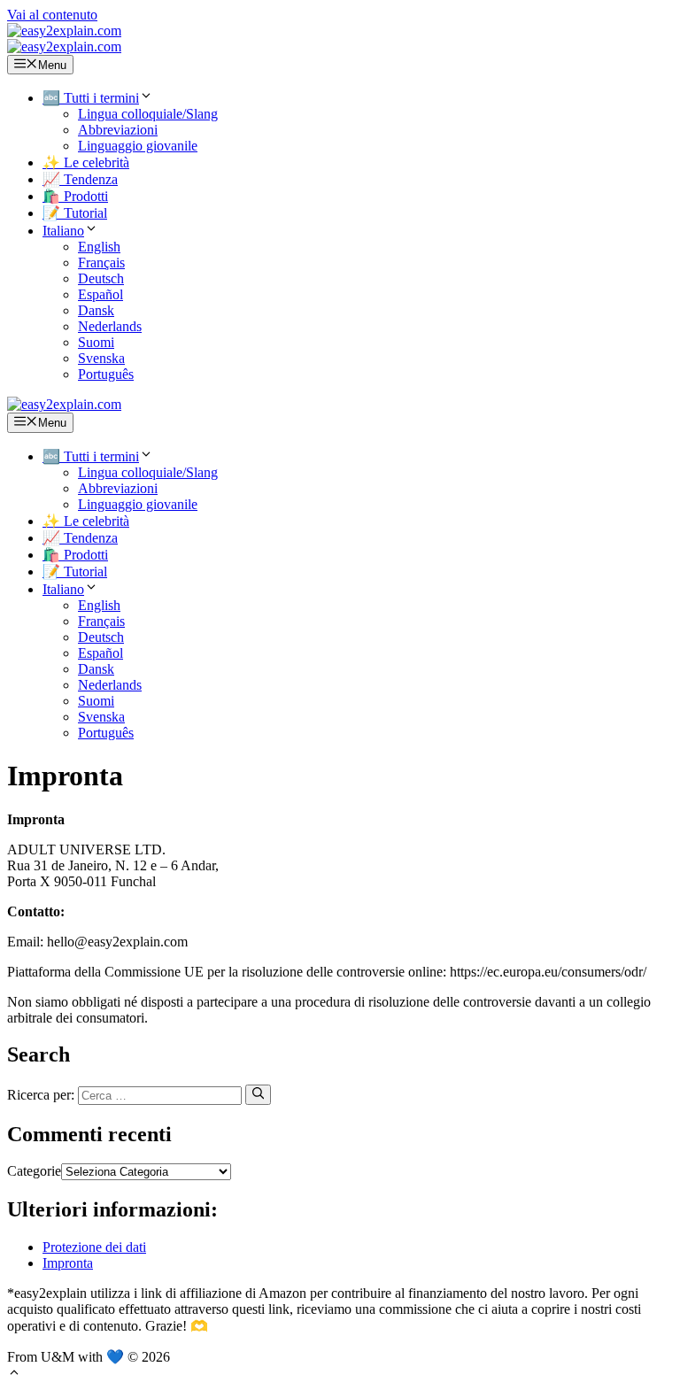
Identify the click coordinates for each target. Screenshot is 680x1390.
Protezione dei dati (94, 1247)
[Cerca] (258, 1094)
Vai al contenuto (52, 14)
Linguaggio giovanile (137, 145)
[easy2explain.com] (64, 46)
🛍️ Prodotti (75, 196)
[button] (70, 230)
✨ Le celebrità (85, 162)
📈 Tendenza (80, 179)
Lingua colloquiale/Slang (148, 113)
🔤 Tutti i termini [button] (90, 97)
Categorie (34, 1170)
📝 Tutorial (74, 212)
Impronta (67, 1262)
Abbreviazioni (118, 129)
